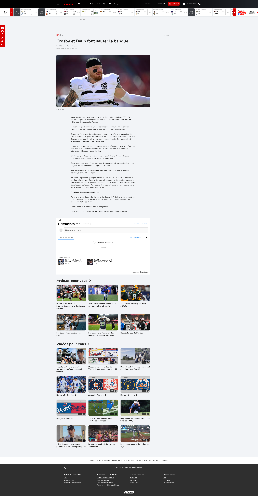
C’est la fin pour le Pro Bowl (132, 333)
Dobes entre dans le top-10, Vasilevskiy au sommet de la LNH (102, 368)
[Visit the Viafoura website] (144, 272)
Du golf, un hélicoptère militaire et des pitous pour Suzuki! (135, 368)
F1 (110, 4)
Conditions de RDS (103, 480)
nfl (62, 35)
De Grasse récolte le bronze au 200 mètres (101, 445)
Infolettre (100, 460)
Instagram (147, 460)
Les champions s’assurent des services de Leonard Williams (101, 334)
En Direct (175, 4)
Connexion (137, 224)
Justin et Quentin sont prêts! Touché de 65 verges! (100, 419)
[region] (103, 248)
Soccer (116, 4)
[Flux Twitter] (65, 467)
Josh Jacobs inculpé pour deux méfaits (133, 304)
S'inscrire (144, 224)
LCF (104, 4)
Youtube (155, 460)
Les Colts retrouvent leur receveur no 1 (70, 334)
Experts (92, 460)
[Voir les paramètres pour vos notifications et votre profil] (60, 220)
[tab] (66, 237)
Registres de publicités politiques (108, 485)
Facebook (139, 460)
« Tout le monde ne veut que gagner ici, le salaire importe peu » (71, 445)
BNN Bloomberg (168, 482)
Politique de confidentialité (105, 478)
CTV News (166, 480)
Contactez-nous (69, 480)
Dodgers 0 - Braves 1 (65, 418)
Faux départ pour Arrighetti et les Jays (134, 445)
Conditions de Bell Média (126, 460)
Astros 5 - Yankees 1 (97, 395)
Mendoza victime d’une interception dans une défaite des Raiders (70, 305)
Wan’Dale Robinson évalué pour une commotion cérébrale (102, 304)
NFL (91, 4)
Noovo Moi (133, 480)
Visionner (148, 4)
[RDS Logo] (69, 4)
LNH (85, 4)
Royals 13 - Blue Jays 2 (66, 395)
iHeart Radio (134, 482)
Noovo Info (133, 478)
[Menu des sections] (58, 4)
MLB (98, 4)
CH (79, 4)
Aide (65, 478)
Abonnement (160, 4)
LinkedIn (165, 460)
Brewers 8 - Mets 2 (128, 395)
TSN (164, 478)
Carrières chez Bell (110, 460)
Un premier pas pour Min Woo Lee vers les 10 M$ (135, 419)
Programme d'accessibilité (72, 482)
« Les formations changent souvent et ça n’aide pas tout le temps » (69, 369)
